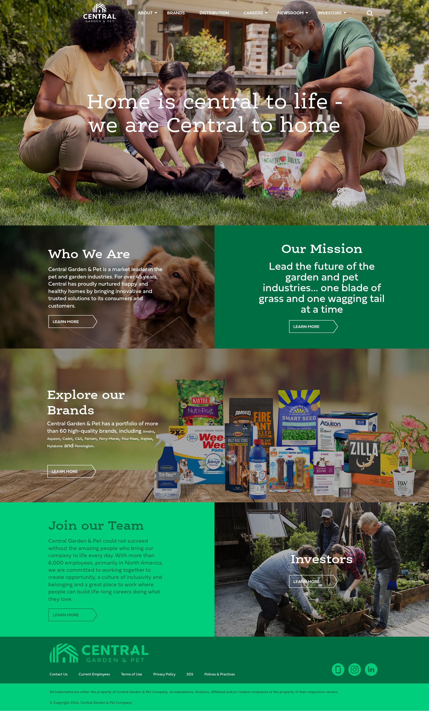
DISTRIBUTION (214, 13)
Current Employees (94, 674)
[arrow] (412, 691)
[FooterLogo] (99, 653)
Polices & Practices (219, 674)
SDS (190, 674)
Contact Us (58, 674)
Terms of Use (131, 674)
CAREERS (253, 13)
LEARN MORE (66, 322)
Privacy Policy (164, 674)
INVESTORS (330, 13)
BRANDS (176, 13)
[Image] (99, 12)
